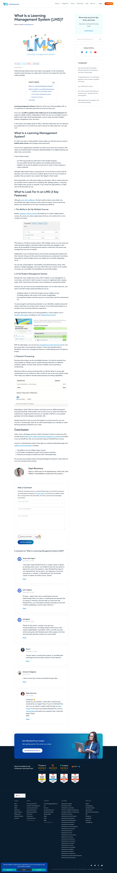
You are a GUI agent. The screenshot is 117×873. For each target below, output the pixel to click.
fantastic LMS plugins (21, 315)
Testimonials (17, 810)
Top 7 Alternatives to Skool (85, 86)
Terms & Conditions (72, 869)
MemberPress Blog (18, 816)
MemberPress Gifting (48, 812)
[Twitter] (91, 866)
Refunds (63, 869)
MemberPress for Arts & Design (68, 847)
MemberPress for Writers (67, 830)
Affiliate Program (18, 812)
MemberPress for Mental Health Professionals (71, 855)
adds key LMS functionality (23, 445)
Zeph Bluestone (29, 24)
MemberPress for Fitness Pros (67, 822)
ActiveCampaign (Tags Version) (50, 803)
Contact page (30, 711)
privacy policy (41, 493)
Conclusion (32, 100)
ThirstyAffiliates (89, 822)
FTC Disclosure (82, 869)
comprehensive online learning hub (50, 345)
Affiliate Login (17, 814)
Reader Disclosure (18, 67)
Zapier (45, 820)
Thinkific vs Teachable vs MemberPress (70, 810)
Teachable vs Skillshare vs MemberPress (70, 812)
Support (87, 803)
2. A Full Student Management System (41, 94)
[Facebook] (95, 866)
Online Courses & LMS (31, 803)
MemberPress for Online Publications (69, 826)
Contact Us (16, 818)
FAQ (86, 814)
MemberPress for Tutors (66, 832)
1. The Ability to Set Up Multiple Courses (41, 91)
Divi (45, 805)
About (15, 803)
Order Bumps (30, 816)
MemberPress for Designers (67, 851)
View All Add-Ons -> (48, 822)
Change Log (88, 816)
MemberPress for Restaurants (67, 818)
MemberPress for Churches (67, 845)
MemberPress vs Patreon (66, 814)
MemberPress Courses (48, 315)
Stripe (45, 818)
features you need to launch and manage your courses (42, 436)
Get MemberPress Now (31, 750)
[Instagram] (98, 866)
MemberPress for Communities (68, 841)
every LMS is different (28, 200)
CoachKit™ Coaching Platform (33, 805)
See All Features (88, 30)
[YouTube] (102, 866)
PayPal (45, 816)
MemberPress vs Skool (66, 805)
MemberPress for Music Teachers (68, 834)
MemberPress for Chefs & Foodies (68, 816)
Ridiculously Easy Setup (32, 812)
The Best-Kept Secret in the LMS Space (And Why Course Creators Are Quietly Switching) (88, 79)
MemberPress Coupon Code (95, 869)
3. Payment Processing (37, 97)
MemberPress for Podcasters (67, 824)
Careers (16, 805)
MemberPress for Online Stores (68, 853)
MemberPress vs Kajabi (66, 803)
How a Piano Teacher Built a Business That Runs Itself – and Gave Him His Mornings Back (88, 93)
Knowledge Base (89, 805)
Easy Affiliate (88, 818)
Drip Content (29, 814)
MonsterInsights (47, 814)
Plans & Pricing (89, 810)
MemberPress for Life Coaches (68, 828)
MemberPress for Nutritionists (67, 839)
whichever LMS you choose (28, 213)
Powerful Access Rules (31, 810)
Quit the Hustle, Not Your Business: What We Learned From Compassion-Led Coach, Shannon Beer (88, 70)
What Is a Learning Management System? (41, 86)
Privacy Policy (56, 869)
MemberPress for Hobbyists (67, 849)
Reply (24, 579)
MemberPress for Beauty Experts (68, 820)
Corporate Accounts (31, 818)
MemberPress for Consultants (67, 843)
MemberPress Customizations (92, 812)
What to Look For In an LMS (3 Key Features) (41, 89)
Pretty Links (88, 820)
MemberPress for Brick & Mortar (68, 857)
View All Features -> (31, 820)
